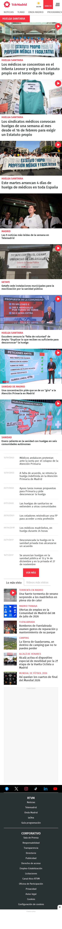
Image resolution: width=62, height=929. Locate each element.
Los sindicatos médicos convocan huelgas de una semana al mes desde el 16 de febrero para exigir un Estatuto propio (31, 96)
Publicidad (31, 858)
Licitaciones (31, 874)
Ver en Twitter (16, 789)
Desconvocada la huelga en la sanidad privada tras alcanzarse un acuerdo (38, 543)
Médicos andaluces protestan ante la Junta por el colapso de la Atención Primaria (39, 461)
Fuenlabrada (27, 622)
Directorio (31, 853)
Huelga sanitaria (12, 60)
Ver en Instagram (26, 789)
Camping (24, 638)
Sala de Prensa (31, 838)
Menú (57, 4)
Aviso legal (31, 894)
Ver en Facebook (7, 789)
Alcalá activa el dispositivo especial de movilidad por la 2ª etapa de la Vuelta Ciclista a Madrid (10, 659)
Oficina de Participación (31, 884)
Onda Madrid (35, 12)
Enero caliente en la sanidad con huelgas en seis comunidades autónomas (31, 416)
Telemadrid (31, 807)
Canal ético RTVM (31, 879)
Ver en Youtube (55, 789)
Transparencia (31, 848)
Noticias (9, 12)
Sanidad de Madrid (13, 386)
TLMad (21, 12)
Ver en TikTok (36, 789)
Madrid (6, 231)
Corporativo (31, 833)
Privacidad (31, 889)
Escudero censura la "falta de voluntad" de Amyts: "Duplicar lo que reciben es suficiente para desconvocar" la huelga (31, 312)
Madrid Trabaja (28, 606)
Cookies (31, 899)
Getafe (6, 282)
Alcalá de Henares (30, 654)
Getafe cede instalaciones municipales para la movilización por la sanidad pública (31, 261)
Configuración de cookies (31, 904)
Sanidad (7, 437)
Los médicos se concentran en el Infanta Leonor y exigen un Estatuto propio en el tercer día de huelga (31, 39)
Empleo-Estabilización (31, 868)
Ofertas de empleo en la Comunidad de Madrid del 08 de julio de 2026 (10, 611)
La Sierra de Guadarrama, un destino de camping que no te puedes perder (10, 643)
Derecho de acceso (31, 863)
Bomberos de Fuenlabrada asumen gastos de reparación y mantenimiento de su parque (10, 627)
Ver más (31, 572)
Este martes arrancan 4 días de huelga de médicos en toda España (31, 158)
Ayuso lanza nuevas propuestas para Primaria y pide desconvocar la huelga (38, 491)
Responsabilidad (31, 843)
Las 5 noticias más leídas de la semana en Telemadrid (31, 210)
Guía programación (31, 823)
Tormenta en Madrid (31, 590)
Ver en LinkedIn (46, 789)
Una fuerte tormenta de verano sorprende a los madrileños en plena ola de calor (10, 595)
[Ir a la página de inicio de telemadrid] (15, 5)
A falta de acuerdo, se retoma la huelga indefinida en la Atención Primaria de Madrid (38, 476)
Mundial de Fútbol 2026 (33, 673)
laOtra (31, 818)
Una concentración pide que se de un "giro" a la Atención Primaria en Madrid (31, 366)
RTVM (31, 798)
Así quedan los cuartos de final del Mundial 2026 (10, 678)
